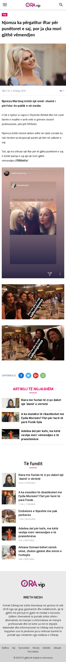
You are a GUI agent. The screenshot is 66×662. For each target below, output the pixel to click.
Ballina (5, 647)
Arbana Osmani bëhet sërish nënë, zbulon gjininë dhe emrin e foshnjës (40, 551)
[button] (61, 4)
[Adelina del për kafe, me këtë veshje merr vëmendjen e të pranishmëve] (10, 434)
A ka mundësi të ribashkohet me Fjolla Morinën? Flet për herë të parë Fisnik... (40, 496)
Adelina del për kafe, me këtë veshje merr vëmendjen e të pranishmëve (40, 435)
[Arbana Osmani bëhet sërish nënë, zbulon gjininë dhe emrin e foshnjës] (9, 552)
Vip (4, 14)
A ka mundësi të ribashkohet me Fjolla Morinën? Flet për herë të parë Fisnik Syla (42, 418)
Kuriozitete (24, 647)
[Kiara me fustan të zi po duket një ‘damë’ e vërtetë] (10, 403)
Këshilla (46, 647)
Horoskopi (33, 651)
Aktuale (57, 647)
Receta (36, 647)
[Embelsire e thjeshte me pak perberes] (9, 516)
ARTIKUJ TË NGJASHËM (33, 389)
